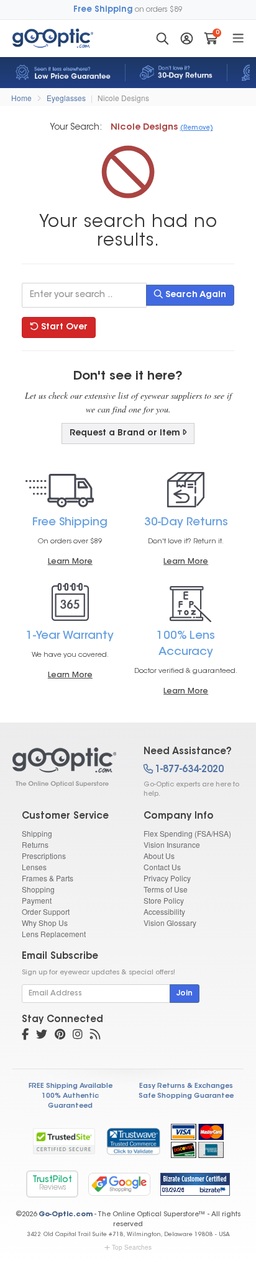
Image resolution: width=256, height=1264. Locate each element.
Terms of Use (166, 889)
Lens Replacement (54, 933)
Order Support (46, 911)
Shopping (38, 889)
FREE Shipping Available (70, 1086)
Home (21, 97)
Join (184, 993)
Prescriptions (44, 855)
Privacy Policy (167, 878)
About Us (159, 855)
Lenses (34, 866)
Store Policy (164, 900)
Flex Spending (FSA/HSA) (187, 833)
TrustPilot (52, 1183)
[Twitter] (41, 1035)
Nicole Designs (123, 97)
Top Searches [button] (132, 1247)
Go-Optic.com (66, 1214)
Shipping (37, 833)
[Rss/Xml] (95, 1035)
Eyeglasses (66, 97)
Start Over (63, 327)
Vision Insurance (172, 844)
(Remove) (196, 128)
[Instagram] (78, 1035)
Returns (35, 844)
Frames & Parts (47, 878)
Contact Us (162, 866)
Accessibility (164, 911)
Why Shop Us (45, 922)
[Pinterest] (60, 1035)
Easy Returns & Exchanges (186, 1086)
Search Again (194, 295)
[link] (133, 1141)
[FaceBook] (25, 1035)
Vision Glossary (170, 922)
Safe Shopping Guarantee (186, 1096)
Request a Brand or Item (125, 433)
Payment (37, 900)
